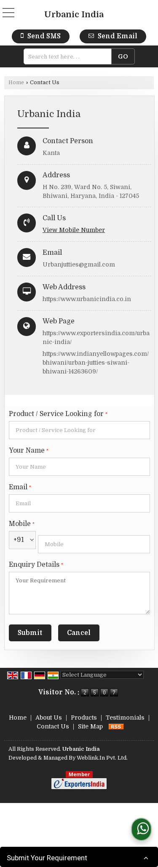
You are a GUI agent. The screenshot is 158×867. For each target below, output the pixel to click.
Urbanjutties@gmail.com (79, 264)
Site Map (90, 726)
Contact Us (53, 726)
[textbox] (70, 56)
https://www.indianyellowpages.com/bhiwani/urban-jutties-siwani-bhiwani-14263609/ (96, 362)
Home (16, 82)
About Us (48, 717)
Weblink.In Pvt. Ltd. (102, 758)
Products (84, 717)
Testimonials (125, 717)
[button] (74, 230)
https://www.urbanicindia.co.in (87, 299)
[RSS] (116, 726)
